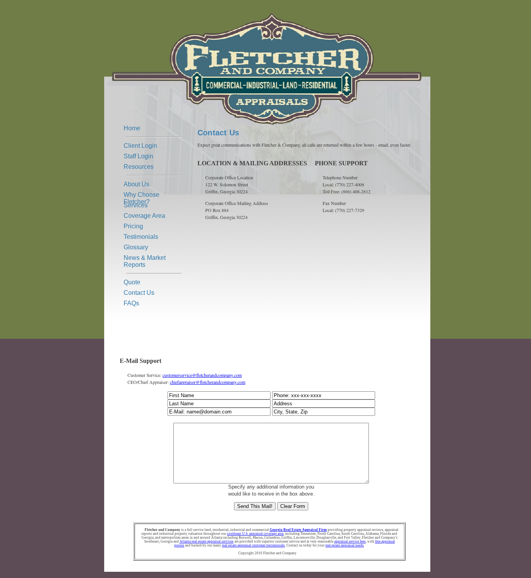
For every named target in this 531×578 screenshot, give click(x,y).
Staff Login (138, 156)
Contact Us (139, 292)
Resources (139, 166)
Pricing (133, 226)
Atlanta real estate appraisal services (207, 541)
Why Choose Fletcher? (141, 195)
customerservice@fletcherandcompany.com (202, 375)
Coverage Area (144, 215)
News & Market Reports (145, 258)
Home (132, 128)
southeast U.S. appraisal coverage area (255, 534)
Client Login (140, 145)
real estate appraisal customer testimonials (253, 545)
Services (136, 205)
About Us (136, 184)
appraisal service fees (350, 541)
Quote (132, 282)
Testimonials (141, 236)
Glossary (136, 247)
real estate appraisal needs (344, 545)
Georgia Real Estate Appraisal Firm (298, 530)
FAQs (131, 303)
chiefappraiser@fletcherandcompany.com (207, 382)
